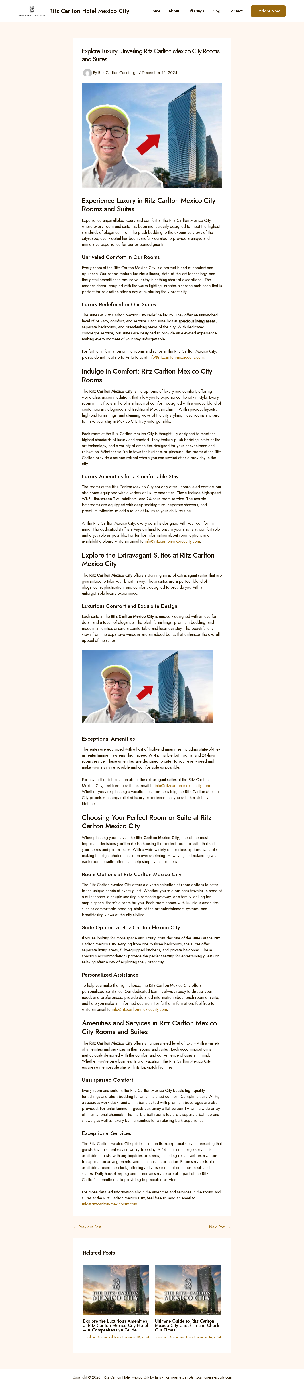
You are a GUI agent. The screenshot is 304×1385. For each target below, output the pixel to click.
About (173, 11)
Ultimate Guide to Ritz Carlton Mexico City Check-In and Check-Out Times (188, 1325)
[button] (268, 11)
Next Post (220, 1227)
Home (155, 11)
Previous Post (87, 1227)
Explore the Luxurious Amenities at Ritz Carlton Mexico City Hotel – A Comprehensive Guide (115, 1325)
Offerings (195, 11)
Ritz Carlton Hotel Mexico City (89, 11)
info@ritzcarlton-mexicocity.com (176, 357)
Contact (235, 11)
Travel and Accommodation (101, 1337)
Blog (216, 11)
